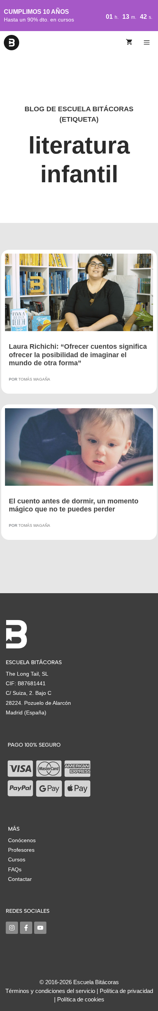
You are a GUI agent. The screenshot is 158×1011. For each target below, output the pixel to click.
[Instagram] (12, 928)
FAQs (14, 869)
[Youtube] (40, 928)
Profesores (21, 850)
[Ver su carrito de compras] (129, 42)
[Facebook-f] (26, 928)
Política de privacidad (126, 991)
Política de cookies (80, 999)
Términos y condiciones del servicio (50, 991)
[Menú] (148, 42)
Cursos (16, 859)
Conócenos (22, 840)
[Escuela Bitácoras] (11, 42)
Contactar (20, 879)
